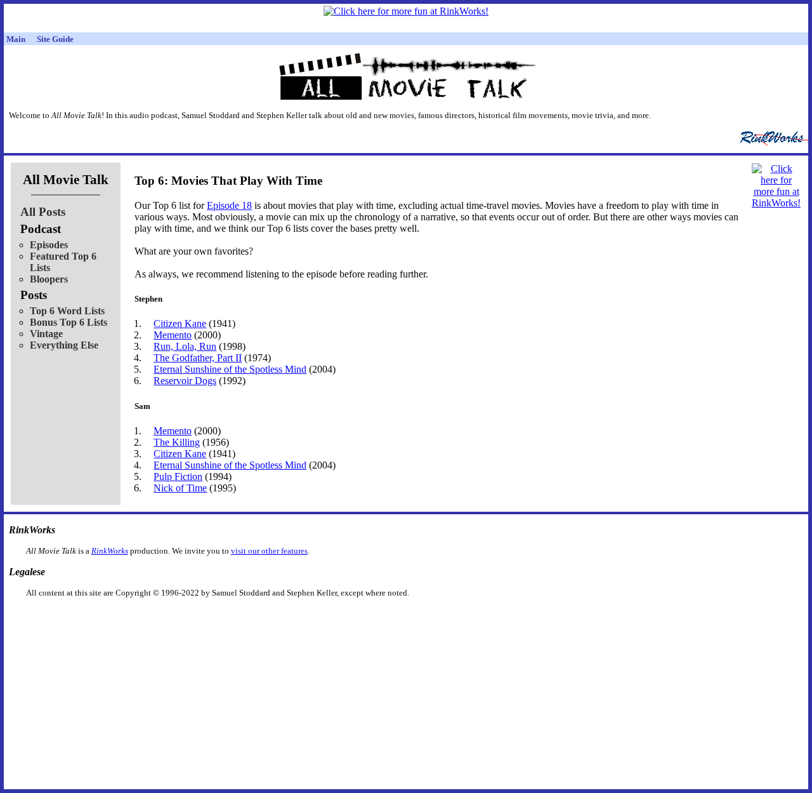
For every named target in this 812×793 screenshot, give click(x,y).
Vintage (46, 333)
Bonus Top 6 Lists (68, 322)
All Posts (42, 211)
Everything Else (64, 345)
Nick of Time (180, 488)
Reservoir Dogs (185, 380)
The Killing (177, 442)
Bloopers (49, 279)
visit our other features (269, 551)
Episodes (49, 244)
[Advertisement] (340, 618)
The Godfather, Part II (198, 357)
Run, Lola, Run (185, 346)
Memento (173, 335)
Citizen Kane (180, 323)
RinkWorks (109, 551)
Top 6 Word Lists (67, 310)
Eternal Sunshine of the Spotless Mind (230, 369)
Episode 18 (229, 205)
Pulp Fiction (178, 476)
